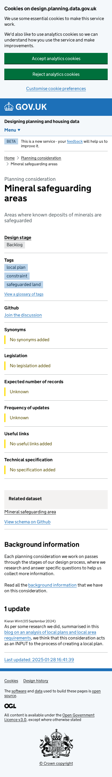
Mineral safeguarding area (30, 511)
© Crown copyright (56, 763)
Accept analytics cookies (56, 58)
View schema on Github (27, 521)
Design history (35, 680)
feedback (75, 141)
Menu (10, 130)
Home (9, 157)
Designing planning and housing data (41, 121)
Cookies (11, 680)
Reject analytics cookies (56, 74)
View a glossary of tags (23, 294)
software (18, 690)
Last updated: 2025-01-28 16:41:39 (39, 659)
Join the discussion (23, 315)
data (39, 690)
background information (52, 585)
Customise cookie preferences (56, 88)
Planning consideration (41, 157)
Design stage (17, 237)
